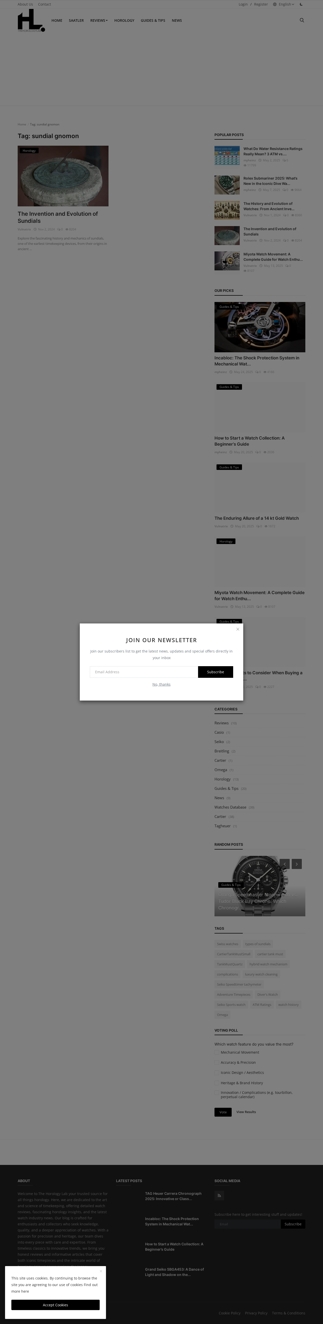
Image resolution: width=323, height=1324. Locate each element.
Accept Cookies (55, 1305)
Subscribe (215, 671)
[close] (237, 629)
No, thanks (161, 684)
